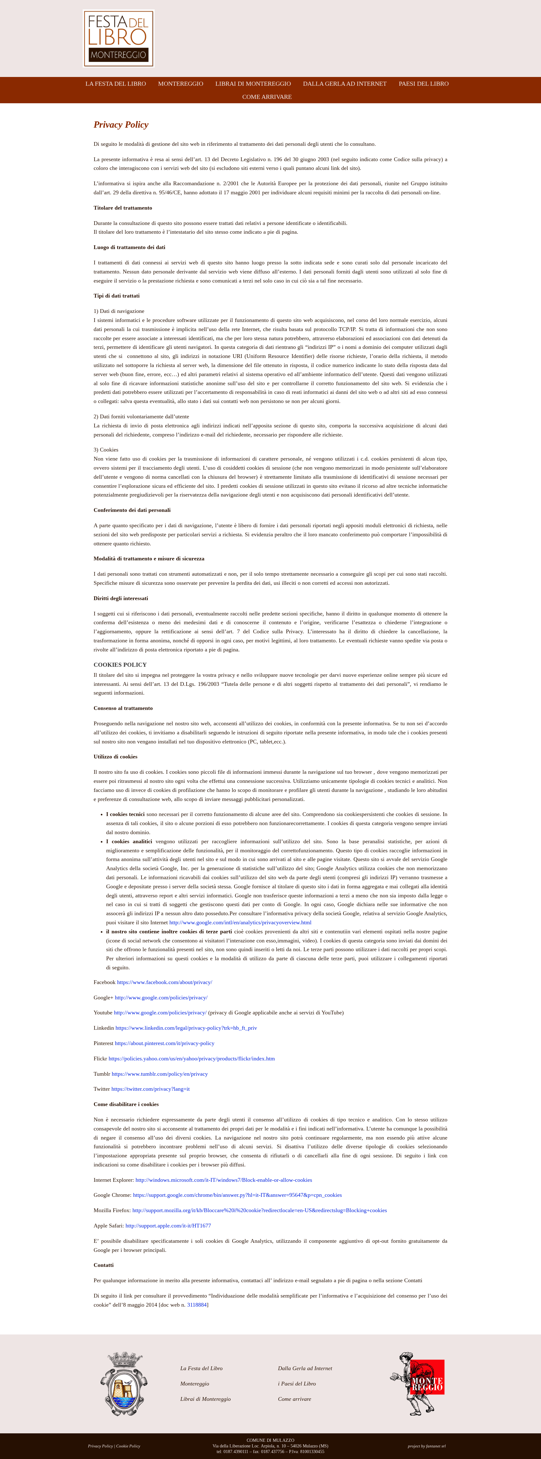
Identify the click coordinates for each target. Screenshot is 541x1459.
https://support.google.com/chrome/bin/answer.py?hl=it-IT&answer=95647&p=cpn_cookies (237, 1195)
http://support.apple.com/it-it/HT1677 (168, 1225)
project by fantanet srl (427, 1446)
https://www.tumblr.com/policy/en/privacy (160, 1074)
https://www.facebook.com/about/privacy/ (164, 982)
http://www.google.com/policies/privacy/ (161, 997)
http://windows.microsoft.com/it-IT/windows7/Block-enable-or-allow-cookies (224, 1180)
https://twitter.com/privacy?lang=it (150, 1089)
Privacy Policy (100, 1446)
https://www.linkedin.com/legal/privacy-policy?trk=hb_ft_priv (186, 1028)
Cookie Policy (128, 1446)
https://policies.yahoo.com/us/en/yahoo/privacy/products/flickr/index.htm (192, 1058)
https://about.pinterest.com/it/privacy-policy (164, 1043)
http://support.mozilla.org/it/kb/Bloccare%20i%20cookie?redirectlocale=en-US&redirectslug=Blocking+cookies (259, 1210)
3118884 (197, 1305)
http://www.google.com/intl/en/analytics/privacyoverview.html (240, 922)
